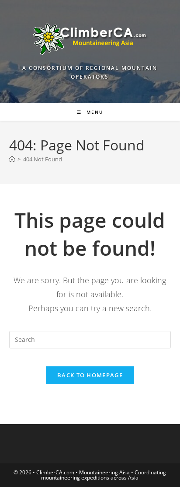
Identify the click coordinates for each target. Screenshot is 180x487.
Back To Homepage (90, 375)
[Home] (12, 159)
